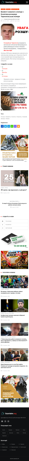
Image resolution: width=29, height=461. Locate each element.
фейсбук (4, 72)
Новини (13, 444)
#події (24, 429)
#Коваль (8, 118)
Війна (12, 313)
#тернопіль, (19, 116)
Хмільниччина (14, 447)
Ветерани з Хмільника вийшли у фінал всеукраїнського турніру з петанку (12, 292)
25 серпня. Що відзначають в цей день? (14, 190)
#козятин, (13, 116)
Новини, (2, 289)
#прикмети (4, 435)
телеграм (4, 68)
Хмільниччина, (8, 313)
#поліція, (3, 116)
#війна (18, 432)
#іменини (17, 429)
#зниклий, (24, 116)
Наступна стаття (14, 201)
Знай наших (7, 362)
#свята (3, 429)
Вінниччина (5, 447)
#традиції (10, 429)
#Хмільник (11, 432)
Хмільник (7, 289)
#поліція (24, 432)
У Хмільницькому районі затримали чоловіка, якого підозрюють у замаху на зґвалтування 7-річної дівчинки (14, 340)
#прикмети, (8, 116)
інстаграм (5, 76)
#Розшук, (3, 118)
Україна (22, 444)
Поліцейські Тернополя (11, 43)
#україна (4, 432)
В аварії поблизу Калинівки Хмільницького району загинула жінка (14, 204)
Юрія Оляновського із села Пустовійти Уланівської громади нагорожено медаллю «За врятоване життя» (14, 366)
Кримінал (4, 449)
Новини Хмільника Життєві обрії (12, 19)
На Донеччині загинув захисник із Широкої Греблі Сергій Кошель (13, 316)
